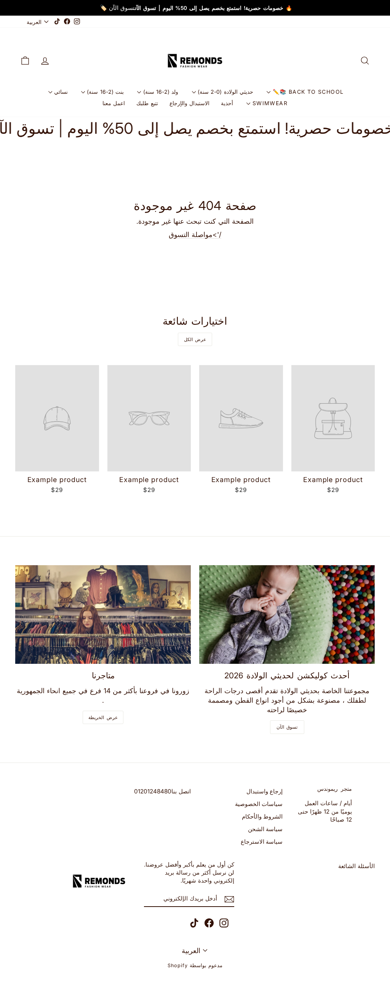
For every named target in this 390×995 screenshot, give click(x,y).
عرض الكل (195, 339)
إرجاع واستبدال (264, 791)
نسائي (60, 91)
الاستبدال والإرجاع (189, 103)
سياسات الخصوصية (259, 804)
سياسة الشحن (265, 829)
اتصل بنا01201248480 (162, 791)
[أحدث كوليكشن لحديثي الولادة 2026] (287, 614)
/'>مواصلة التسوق (195, 235)
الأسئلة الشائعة (356, 866)
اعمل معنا (113, 103)
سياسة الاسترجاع (262, 841)
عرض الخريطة (103, 717)
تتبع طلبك (147, 103)
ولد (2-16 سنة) (159, 91)
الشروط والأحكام (262, 816)
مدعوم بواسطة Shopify (195, 965)
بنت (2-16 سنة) (104, 91)
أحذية (227, 103)
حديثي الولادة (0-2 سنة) (225, 91)
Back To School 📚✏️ (307, 91)
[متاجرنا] (103, 614)
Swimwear (269, 103)
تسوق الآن (287, 727)
